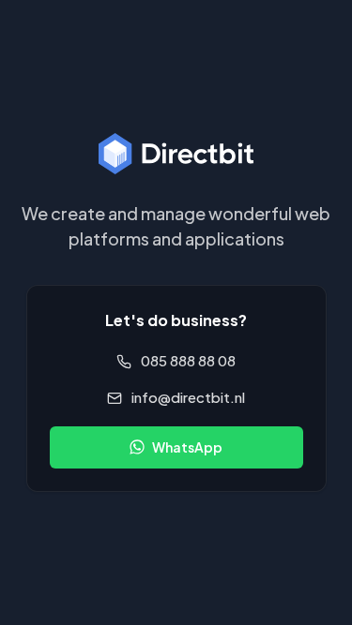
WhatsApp (187, 447)
